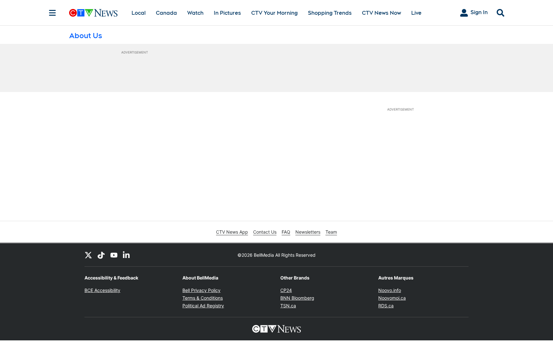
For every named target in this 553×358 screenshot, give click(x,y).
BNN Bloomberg (297, 298)
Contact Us (264, 232)
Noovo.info (389, 290)
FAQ (286, 232)
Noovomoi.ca (392, 298)
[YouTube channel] (114, 255)
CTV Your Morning (274, 13)
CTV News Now (381, 13)
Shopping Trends (330, 13)
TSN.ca (288, 305)
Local (139, 13)
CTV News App (232, 232)
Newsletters (307, 232)
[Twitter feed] (88, 255)
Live (416, 13)
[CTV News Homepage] (93, 13)
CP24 (286, 290)
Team (331, 232)
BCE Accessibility (102, 290)
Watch (195, 13)
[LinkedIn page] (127, 255)
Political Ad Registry (203, 305)
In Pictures (227, 13)
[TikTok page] (101, 255)
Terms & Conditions (202, 298)
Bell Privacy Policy (201, 290)
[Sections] (52, 12)
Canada (166, 13)
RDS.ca (386, 305)
